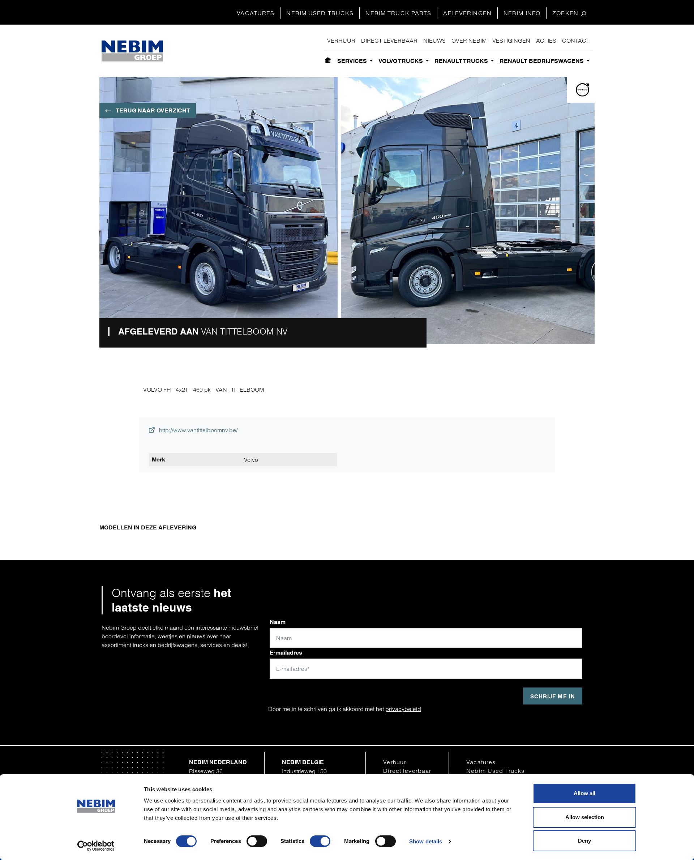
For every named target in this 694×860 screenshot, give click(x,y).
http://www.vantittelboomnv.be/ (197, 430)
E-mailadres (286, 652)
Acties (546, 40)
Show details (425, 841)
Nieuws (434, 40)
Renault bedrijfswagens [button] (542, 61)
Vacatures (255, 13)
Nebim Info (522, 13)
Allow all (584, 793)
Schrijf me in (552, 696)
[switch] (257, 841)
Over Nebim (469, 40)
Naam (278, 621)
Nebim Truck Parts (398, 13)
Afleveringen (467, 13)
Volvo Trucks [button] (401, 61)
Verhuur (341, 40)
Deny (584, 841)
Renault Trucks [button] (461, 61)
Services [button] (352, 61)
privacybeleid (403, 708)
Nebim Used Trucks (320, 13)
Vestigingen (511, 40)
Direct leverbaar (389, 40)
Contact (576, 40)
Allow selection (584, 817)
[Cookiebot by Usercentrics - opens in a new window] (96, 845)
